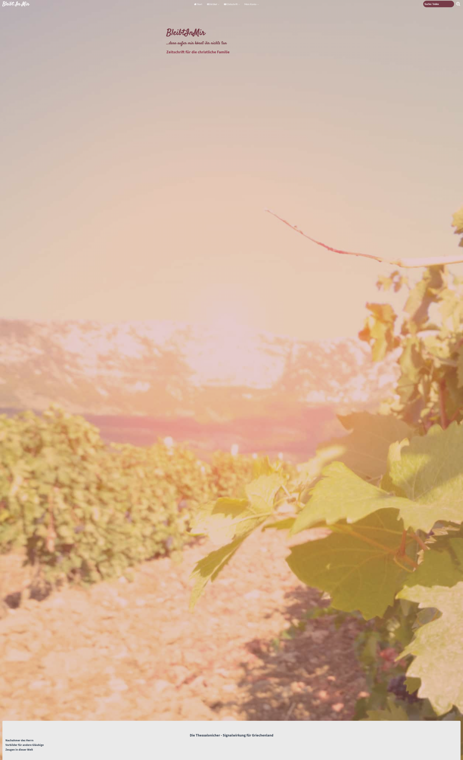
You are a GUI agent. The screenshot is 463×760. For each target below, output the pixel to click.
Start (199, 4)
